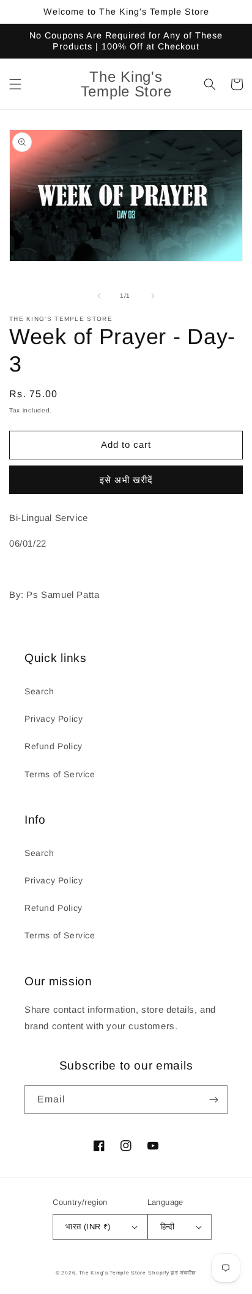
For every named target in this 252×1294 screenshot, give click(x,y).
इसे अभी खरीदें (126, 480)
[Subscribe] (213, 1099)
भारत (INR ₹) (87, 1226)
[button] (15, 84)
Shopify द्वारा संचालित (172, 1273)
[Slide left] (99, 295)
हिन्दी (167, 1226)
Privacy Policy (53, 719)
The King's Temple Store (112, 1273)
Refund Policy (53, 746)
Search (39, 691)
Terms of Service (59, 774)
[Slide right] (152, 295)
